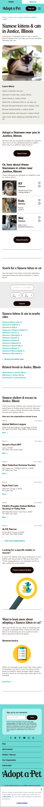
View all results (22, 240)
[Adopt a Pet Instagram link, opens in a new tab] (29, 738)
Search (22, 303)
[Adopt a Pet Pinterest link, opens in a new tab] (20, 738)
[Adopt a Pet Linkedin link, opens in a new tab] (33, 738)
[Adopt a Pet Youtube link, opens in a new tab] (25, 738)
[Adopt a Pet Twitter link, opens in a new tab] (16, 738)
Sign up (31, 8)
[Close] (41, 789)
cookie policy (6, 797)
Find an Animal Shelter (22, 570)
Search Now (22, 153)
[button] (39, 183)
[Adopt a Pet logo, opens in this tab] (22, 776)
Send (32, 717)
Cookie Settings (22, 803)
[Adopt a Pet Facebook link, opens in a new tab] (11, 738)
